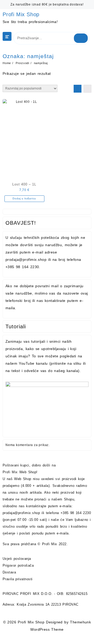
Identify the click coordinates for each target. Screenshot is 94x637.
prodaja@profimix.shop (21, 513)
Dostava (9, 572)
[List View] (87, 89)
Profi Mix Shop (21, 14)
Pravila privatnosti (18, 579)
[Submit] (81, 38)
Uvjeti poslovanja (17, 559)
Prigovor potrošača (18, 565)
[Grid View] (77, 89)
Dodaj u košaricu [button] (24, 198)
